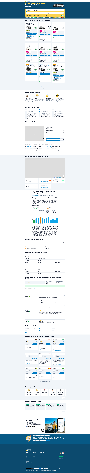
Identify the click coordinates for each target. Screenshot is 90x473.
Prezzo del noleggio (35, 195)
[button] (34, 134)
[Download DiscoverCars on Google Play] (28, 426)
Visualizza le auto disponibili (31, 182)
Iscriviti (48, 440)
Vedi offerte (35, 358)
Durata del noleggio (50, 195)
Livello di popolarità (43, 195)
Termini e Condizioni (53, 470)
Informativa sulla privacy (42, 470)
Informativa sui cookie (48, 470)
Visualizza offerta (31, 33)
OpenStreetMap (40, 140)
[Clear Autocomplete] (63, 10)
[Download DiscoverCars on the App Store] (33, 426)
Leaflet (35, 140)
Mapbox (37, 140)
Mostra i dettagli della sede (30, 36)
